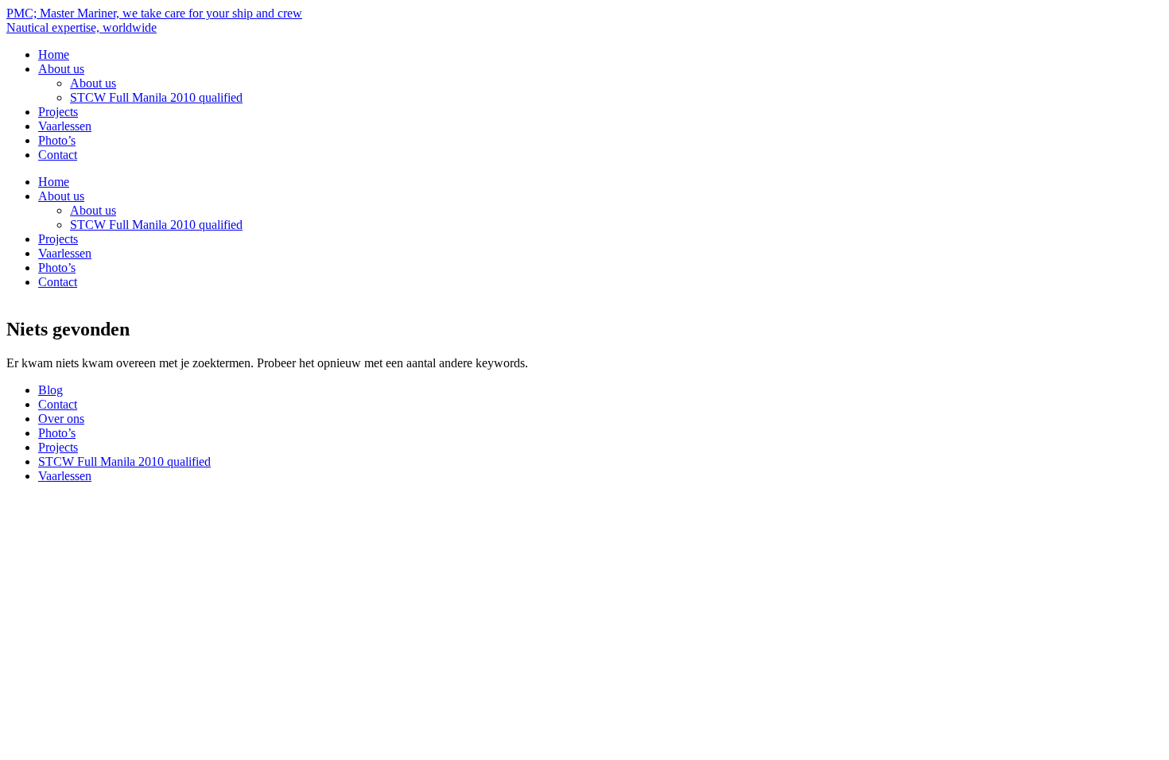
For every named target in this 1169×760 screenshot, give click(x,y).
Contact (57, 154)
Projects (58, 111)
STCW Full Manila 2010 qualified (156, 97)
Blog (50, 390)
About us (61, 69)
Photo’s (57, 140)
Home (53, 54)
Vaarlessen (64, 126)
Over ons (61, 418)
